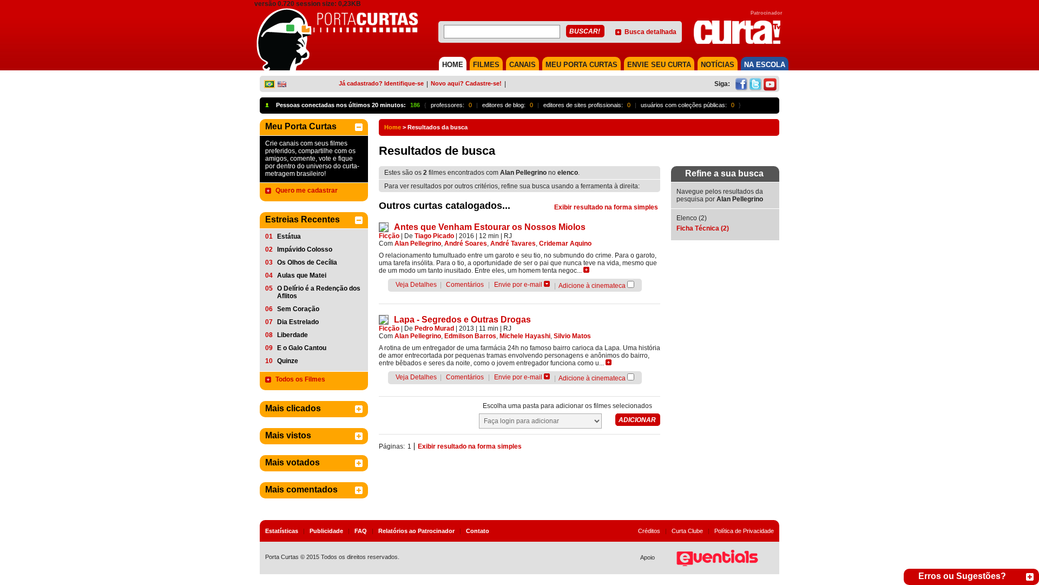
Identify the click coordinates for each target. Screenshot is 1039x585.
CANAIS (522, 65)
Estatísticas (281, 531)
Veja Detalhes (416, 284)
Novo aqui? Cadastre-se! (466, 83)
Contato (477, 531)
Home (392, 127)
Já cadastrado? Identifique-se (381, 83)
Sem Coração (298, 309)
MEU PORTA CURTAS (581, 65)
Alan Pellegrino (417, 243)
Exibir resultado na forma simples (606, 207)
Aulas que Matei (301, 275)
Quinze (287, 361)
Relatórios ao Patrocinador (416, 531)
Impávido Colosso (304, 249)
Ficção (389, 236)
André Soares (465, 243)
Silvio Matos (572, 336)
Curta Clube (687, 531)
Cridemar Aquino (565, 243)
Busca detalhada (650, 32)
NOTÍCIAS (717, 65)
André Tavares (513, 243)
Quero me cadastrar (306, 190)
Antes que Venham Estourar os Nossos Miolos (490, 227)
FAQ (360, 531)
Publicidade (326, 531)
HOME (452, 65)
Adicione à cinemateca (592, 286)
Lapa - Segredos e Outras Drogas (462, 319)
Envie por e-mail (518, 284)
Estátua (289, 236)
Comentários (465, 284)
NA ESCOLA (764, 65)
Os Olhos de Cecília (307, 262)
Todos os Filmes (300, 379)
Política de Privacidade (744, 531)
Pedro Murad (434, 328)
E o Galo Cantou (301, 348)
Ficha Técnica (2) (702, 228)
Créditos (649, 531)
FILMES (486, 65)
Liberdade (292, 335)
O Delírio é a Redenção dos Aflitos (318, 292)
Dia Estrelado (298, 322)
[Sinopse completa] (586, 270)
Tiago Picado (434, 236)
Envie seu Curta (659, 65)
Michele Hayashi (524, 336)
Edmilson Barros (470, 336)
